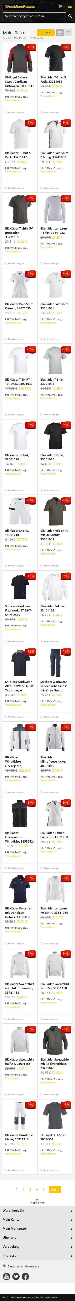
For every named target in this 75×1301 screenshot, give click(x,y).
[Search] (70, 16)
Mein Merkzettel (15, 1228)
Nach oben (37, 1202)
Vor (53, 1189)
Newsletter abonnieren (24, 1266)
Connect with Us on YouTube (6, 1276)
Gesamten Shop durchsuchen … (26, 16)
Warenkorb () (13, 1210)
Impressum (11, 1255)
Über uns (9, 1237)
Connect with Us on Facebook (25, 1276)
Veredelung (11, 1246)
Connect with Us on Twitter (16, 1276)
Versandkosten (13, 100)
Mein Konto (11, 1219)
